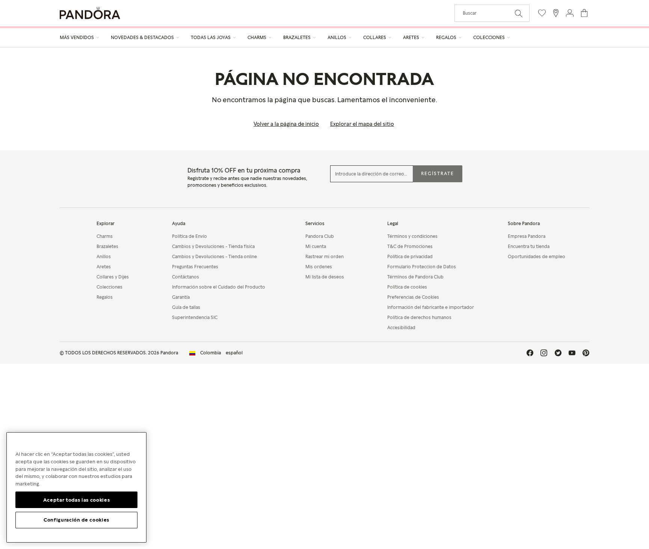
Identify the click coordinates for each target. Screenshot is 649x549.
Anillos (104, 256)
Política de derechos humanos (419, 317)
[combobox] (492, 13)
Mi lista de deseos (324, 277)
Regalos (105, 297)
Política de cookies (407, 287)
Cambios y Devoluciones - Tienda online (214, 256)
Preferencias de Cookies (413, 297)
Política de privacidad (410, 256)
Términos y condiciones (412, 236)
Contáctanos (185, 277)
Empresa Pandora (526, 236)
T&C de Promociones (410, 246)
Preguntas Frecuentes (195, 266)
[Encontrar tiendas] (555, 13)
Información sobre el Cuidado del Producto (218, 287)
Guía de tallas (186, 307)
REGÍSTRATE (437, 173)
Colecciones (109, 287)
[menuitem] (79, 37)
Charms (105, 236)
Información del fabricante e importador (430, 307)
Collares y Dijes (113, 277)
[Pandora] (90, 13)
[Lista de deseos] (542, 13)
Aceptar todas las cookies (76, 499)
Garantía (181, 297)
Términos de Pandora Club (415, 277)
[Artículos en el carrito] (584, 13)
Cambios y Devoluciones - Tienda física (213, 246)
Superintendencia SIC (194, 317)
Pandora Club (319, 236)
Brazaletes (107, 246)
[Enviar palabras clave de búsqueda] (518, 12)
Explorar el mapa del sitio (362, 124)
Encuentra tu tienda (528, 246)
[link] (216, 352)
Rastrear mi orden (324, 256)
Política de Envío (189, 236)
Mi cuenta (315, 246)
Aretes (104, 266)
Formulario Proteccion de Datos (421, 266)
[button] (569, 13)
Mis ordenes (318, 266)
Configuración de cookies (76, 520)
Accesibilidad (401, 327)
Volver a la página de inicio (286, 124)
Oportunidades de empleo (536, 256)
